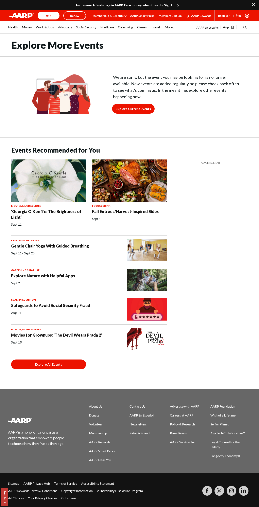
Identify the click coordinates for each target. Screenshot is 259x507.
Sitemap (13, 483)
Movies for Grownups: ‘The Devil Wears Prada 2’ (56, 335)
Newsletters (138, 424)
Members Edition (170, 15)
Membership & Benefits (108, 15)
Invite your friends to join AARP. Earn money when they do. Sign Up (125, 5)
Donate (94, 415)
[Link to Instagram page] (231, 491)
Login (239, 15)
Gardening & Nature (25, 270)
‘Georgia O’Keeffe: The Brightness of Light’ (46, 214)
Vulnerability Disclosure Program (120, 491)
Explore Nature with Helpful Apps (43, 275)
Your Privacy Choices (42, 498)
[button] (245, 27)
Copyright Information (77, 491)
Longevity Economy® (225, 456)
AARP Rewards (201, 15)
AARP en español (207, 27)
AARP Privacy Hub (36, 483)
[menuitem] (13, 29)
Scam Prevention (23, 299)
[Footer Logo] (36, 421)
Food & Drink (101, 205)
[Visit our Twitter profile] (219, 491)
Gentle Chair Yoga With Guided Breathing (50, 245)
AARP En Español (142, 415)
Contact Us (137, 406)
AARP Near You (100, 460)
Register (224, 15)
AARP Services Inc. (183, 442)
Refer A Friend (140, 433)
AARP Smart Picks (142, 15)
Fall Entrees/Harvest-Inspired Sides (125, 211)
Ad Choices (16, 498)
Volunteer (96, 424)
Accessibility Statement (97, 483)
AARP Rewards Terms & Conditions (32, 491)
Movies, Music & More (26, 205)
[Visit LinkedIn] (243, 491)
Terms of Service (65, 483)
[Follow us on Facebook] (207, 491)
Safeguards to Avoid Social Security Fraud (50, 305)
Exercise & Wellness (25, 240)
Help (226, 27)
